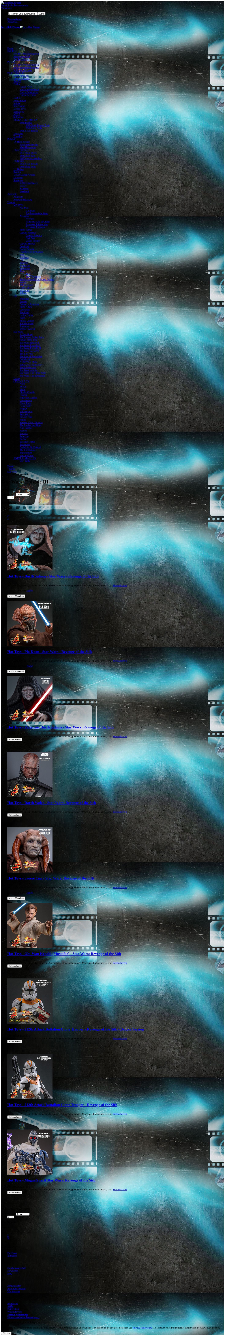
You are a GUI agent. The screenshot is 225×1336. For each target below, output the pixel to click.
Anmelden (12, 22)
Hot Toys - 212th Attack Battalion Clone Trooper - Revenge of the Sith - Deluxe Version (75, 1029)
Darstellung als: (8, 503)
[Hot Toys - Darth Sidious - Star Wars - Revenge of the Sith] (29, 569)
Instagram (12, 1256)
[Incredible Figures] (11, 2)
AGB (10, 1306)
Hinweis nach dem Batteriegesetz (23, 1317)
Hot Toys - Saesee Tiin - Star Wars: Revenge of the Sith (50, 878)
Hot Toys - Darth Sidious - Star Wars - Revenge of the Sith (53, 576)
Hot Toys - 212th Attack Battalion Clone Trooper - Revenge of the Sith (62, 1105)
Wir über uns (13, 1291)
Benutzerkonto (14, 19)
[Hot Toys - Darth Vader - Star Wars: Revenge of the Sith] (29, 796)
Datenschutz (13, 1309)
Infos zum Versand (16, 1288)
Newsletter (12, 1271)
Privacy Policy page (142, 1327)
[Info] (29, 590)
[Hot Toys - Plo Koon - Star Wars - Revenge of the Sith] (29, 645)
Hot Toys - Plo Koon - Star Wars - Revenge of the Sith (49, 652)
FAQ (9, 1273)
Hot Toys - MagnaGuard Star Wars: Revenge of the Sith (51, 1180)
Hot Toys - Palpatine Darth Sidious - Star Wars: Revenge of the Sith (60, 727)
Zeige (4, 497)
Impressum (12, 1303)
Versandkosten (120, 585)
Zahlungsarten (14, 1285)
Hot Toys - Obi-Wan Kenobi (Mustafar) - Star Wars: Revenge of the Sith (64, 954)
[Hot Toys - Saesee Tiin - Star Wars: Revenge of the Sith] (29, 871)
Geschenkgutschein (16, 1268)
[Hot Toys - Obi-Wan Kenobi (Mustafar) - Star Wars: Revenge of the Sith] (29, 947)
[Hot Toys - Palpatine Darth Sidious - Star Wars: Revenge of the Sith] (29, 720)
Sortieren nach (8, 494)
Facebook (12, 1253)
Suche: (4, 13)
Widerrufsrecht (14, 1311)
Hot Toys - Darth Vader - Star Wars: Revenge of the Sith (51, 803)
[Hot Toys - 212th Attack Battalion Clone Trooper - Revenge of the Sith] (29, 1098)
